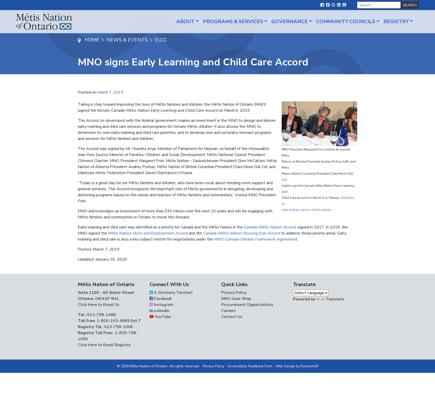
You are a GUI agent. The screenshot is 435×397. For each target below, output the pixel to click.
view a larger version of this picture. (307, 210)
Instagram (163, 304)
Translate (334, 299)
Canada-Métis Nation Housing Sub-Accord (241, 233)
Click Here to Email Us (98, 304)
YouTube (162, 317)
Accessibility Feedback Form (249, 366)
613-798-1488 (101, 314)
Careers (228, 310)
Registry (396, 21)
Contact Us (231, 317)
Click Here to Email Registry (104, 345)
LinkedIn (161, 310)
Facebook (162, 298)
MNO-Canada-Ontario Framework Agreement (256, 239)
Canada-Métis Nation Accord (270, 227)
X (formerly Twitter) (173, 292)
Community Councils (345, 21)
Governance (289, 21)
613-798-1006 (118, 327)
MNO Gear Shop (236, 298)
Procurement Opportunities (247, 304)
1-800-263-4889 (113, 321)
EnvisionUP (309, 366)
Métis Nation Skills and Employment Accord (148, 233)
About (185, 21)
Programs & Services (233, 21)
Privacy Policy (234, 292)
